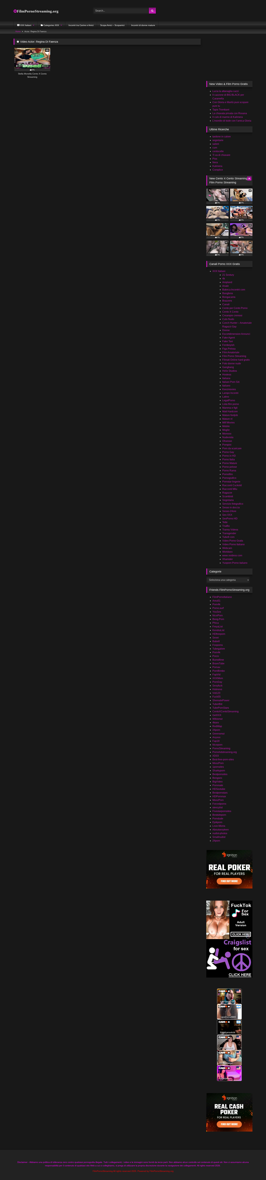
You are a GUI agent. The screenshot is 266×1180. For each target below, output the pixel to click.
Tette (225, 522)
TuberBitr (217, 704)
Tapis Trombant (220, 109)
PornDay (217, 682)
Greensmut (218, 733)
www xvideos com (232, 555)
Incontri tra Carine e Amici (81, 25)
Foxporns (217, 645)
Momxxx (226, 433)
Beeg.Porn (218, 619)
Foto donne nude (231, 363)
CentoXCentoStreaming (225, 711)
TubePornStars (220, 707)
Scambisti (227, 496)
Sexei (215, 637)
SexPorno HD (230, 518)
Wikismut (217, 719)
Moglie (226, 430)
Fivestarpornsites (221, 811)
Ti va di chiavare (221, 155)
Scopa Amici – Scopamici (112, 25)
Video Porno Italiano (233, 544)
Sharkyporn (218, 770)
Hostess (226, 374)
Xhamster (227, 559)
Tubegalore (218, 648)
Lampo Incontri (230, 393)
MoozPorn (218, 763)
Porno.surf (218, 608)
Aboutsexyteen (220, 829)
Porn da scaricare (232, 448)
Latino (225, 396)
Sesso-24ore (229, 511)
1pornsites (218, 767)
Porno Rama (229, 470)
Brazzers (227, 300)
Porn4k (216, 604)
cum (214, 147)
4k (223, 278)
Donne (226, 330)
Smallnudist (218, 837)
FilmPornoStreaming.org (37, 11)
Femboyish (228, 345)
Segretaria (228, 500)
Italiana (226, 378)
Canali (226, 304)
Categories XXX (51, 25)
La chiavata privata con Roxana (229, 113)
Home (18, 31)
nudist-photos (219, 833)
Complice (217, 169)
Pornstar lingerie (231, 481)
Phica (215, 623)
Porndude (217, 818)
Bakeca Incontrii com (233, 289)
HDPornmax (219, 796)
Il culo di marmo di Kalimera (227, 117)
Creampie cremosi (232, 315)
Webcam (227, 548)
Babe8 (216, 641)
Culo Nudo (228, 319)
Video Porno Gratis (232, 540)
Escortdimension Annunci (236, 334)
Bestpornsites (219, 774)
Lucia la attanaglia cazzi (225, 91)
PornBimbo (218, 671)
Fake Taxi (227, 341)
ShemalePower (220, 700)
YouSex (216, 611)
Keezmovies (229, 389)
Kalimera (217, 166)
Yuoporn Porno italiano (234, 563)
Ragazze (227, 492)
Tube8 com (228, 537)
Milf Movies (228, 422)
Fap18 (216, 741)
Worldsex (227, 551)
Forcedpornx (219, 803)
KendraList (218, 630)
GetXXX (216, 715)
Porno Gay (228, 452)
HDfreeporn (218, 634)
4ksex (215, 722)
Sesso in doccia (231, 507)
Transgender (229, 533)
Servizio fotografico (232, 503)
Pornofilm (227, 474)
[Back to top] (256, 1171)
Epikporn (217, 822)
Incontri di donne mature (143, 25)
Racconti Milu (229, 489)
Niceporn (217, 744)
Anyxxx (216, 737)
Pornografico (229, 478)
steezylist (217, 807)
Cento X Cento (230, 311)
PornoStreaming (221, 748)
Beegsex (217, 778)
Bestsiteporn (219, 815)
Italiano (226, 385)
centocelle (218, 151)
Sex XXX (227, 515)
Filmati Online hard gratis (236, 359)
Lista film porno (230, 404)
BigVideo (217, 781)
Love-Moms (218, 826)
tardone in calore (221, 136)
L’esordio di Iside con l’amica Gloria (231, 120)
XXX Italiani (218, 271)
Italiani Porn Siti (231, 382)
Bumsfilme (218, 659)
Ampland (227, 282)
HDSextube (218, 789)
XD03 (215, 755)
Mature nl (227, 419)
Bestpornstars (220, 792)
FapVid (216, 674)
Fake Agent (228, 337)
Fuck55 (216, 696)
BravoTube (218, 663)
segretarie (217, 140)
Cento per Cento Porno (235, 308)
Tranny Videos (230, 529)
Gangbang (228, 367)
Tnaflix (226, 526)
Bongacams (228, 297)
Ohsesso (227, 441)
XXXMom (217, 678)
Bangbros (227, 293)
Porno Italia (228, 459)
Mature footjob (230, 415)
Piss (214, 158)
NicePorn (217, 615)
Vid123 (216, 693)
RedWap (217, 726)
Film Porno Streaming (234, 356)
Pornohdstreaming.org (224, 752)
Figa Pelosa (229, 348)
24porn (216, 730)
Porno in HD (229, 455)
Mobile (226, 426)
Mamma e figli (230, 407)
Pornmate (217, 785)
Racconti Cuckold (232, 485)
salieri (215, 144)
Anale (225, 286)
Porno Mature (229, 463)
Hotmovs (217, 689)
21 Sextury (228, 275)
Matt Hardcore (230, 411)
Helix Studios (229, 371)
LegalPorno (228, 400)
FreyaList (217, 626)
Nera (215, 162)
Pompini (226, 444)
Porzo (215, 656)
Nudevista (227, 437)
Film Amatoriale (230, 352)
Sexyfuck (217, 685)
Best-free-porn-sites (223, 759)
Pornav (216, 667)
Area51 (216, 600)
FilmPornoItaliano (222, 597)
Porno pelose (229, 467)
